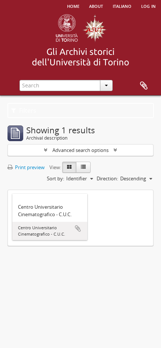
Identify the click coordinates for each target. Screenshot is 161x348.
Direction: (107, 178)
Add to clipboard (78, 228)
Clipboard (143, 86)
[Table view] (83, 167)
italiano (122, 5)
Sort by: (55, 178)
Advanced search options (80, 150)
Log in (148, 5)
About (96, 5)
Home (73, 5)
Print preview (29, 167)
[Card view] (69, 167)
